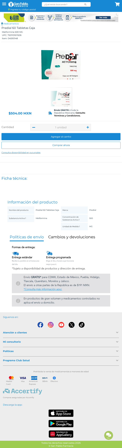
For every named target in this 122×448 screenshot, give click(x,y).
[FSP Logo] (18, 4)
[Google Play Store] (61, 423)
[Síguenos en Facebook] (40, 325)
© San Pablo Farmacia (61, 445)
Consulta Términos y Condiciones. (69, 114)
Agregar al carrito (61, 136)
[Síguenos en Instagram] (50, 325)
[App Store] (61, 413)
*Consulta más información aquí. (43, 289)
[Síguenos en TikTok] (82, 325)
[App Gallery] (61, 434)
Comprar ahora (61, 145)
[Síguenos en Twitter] (71, 325)
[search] (85, 4)
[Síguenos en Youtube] (61, 325)
